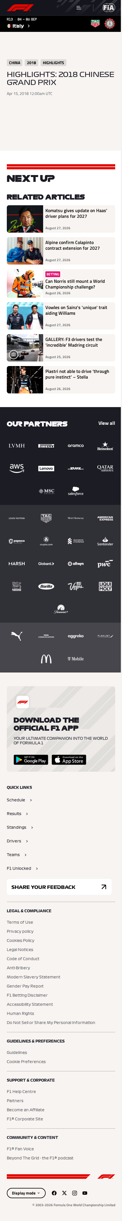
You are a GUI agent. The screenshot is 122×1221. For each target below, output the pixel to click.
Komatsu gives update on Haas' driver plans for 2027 (76, 214)
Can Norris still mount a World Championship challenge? (75, 284)
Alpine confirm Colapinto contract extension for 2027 (72, 245)
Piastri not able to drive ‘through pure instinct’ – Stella (77, 374)
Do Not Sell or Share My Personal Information (51, 1023)
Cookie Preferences (26, 1062)
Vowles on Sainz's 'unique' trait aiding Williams (76, 310)
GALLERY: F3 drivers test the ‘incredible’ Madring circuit (73, 342)
